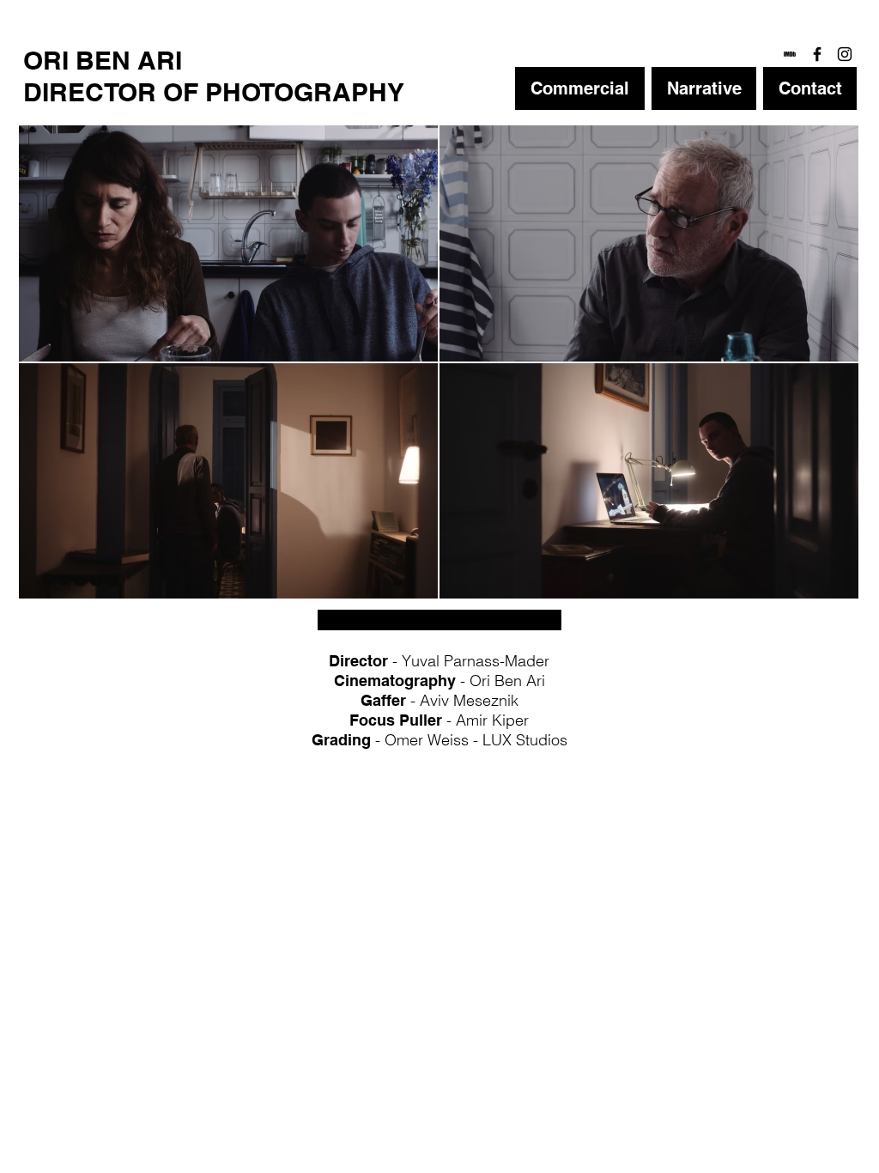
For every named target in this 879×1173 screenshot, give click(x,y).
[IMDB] (789, 54)
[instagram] (844, 54)
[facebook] (817, 54)
